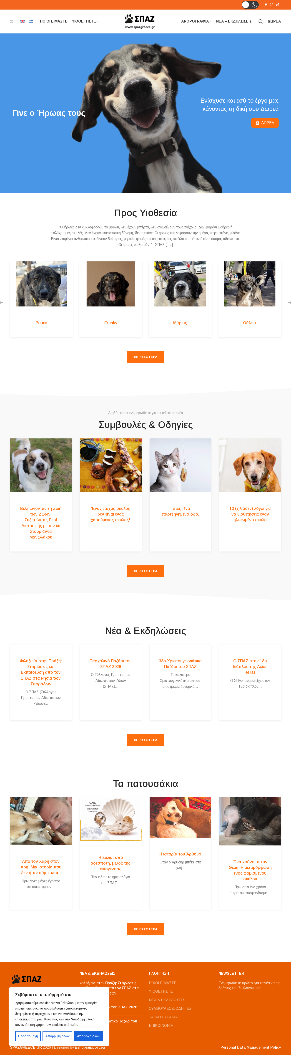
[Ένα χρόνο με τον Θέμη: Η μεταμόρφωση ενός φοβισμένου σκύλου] (250, 821)
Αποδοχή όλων (88, 1036)
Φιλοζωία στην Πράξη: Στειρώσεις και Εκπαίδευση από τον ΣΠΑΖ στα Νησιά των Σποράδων (41, 672)
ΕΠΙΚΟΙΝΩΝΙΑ (161, 1025)
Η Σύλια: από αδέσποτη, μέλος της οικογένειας (110, 863)
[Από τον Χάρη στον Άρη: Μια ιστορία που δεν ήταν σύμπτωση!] (41, 821)
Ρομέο (41, 323)
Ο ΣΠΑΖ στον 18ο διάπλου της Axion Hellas (250, 667)
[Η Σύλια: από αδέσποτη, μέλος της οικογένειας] (111, 819)
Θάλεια (249, 323)
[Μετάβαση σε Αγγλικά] (22, 21)
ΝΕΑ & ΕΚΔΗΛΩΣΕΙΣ (167, 1000)
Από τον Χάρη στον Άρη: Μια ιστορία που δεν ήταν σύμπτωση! (40, 867)
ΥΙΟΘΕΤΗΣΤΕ (161, 991)
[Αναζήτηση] (260, 21)
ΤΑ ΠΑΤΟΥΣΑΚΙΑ (163, 1017)
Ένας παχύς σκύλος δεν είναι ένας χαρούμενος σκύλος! (110, 514)
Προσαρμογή (28, 1036)
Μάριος (180, 323)
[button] (250, 5)
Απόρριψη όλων (57, 1036)
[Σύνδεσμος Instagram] (271, 4)
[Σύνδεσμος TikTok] (278, 4)
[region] (59, 1016)
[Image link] (27, 981)
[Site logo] (140, 21)
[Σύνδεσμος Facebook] (265, 4)
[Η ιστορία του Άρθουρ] (180, 817)
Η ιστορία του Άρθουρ (180, 854)
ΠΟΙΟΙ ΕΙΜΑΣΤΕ (162, 983)
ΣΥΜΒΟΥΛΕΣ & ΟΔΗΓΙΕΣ (170, 1008)
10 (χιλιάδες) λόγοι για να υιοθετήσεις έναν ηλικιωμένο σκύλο (250, 514)
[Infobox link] (13, 21)
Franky (110, 323)
